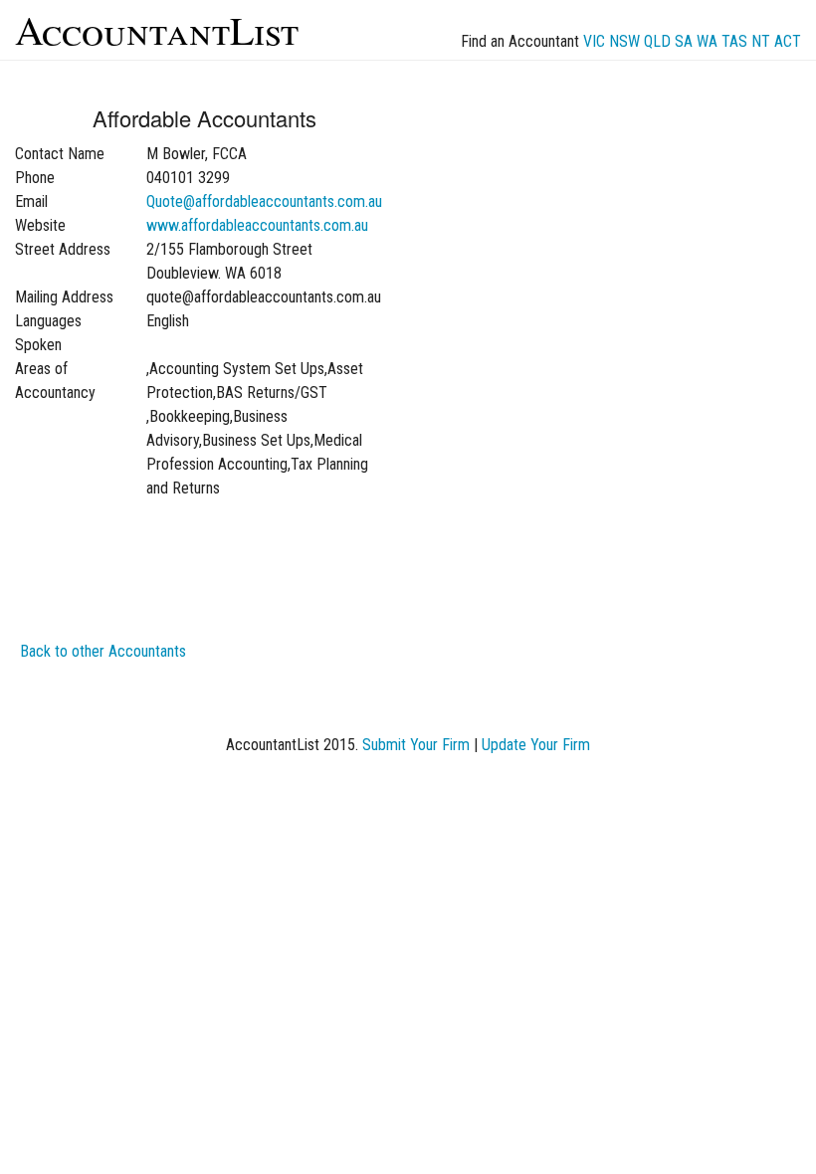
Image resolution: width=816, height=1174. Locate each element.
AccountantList (157, 29)
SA (684, 41)
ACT (787, 41)
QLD (657, 41)
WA (707, 41)
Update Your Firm (536, 744)
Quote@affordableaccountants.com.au (264, 201)
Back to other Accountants (103, 651)
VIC (594, 41)
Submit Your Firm (416, 744)
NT (760, 41)
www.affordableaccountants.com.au (257, 225)
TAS (734, 41)
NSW (624, 41)
